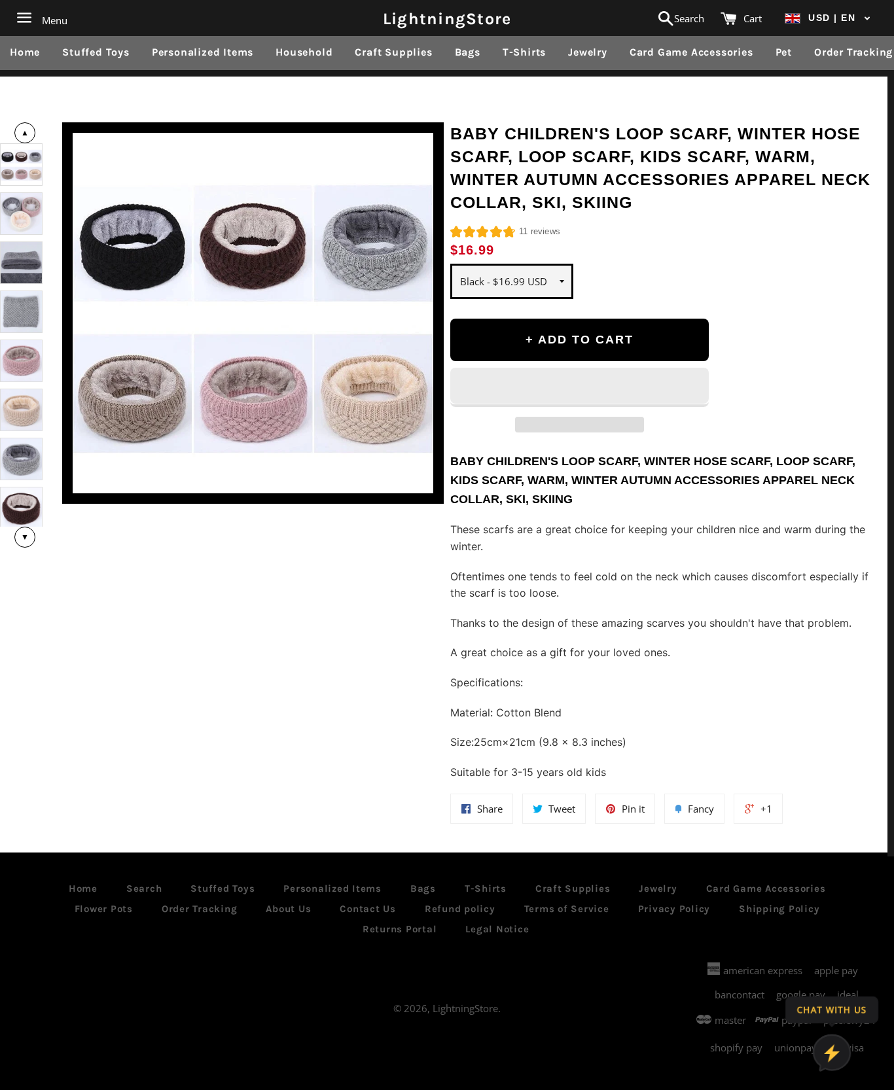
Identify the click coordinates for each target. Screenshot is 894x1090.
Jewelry (587, 52)
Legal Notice (497, 929)
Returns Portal (400, 929)
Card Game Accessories (691, 52)
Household (304, 52)
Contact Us (368, 909)
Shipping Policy (779, 909)
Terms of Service (566, 909)
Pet (784, 52)
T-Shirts (524, 52)
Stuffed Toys (96, 52)
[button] (828, 18)
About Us (288, 909)
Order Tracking (200, 909)
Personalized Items (202, 52)
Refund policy (460, 909)
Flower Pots (104, 909)
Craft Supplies (393, 52)
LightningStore (447, 18)
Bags (467, 52)
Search (144, 888)
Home (25, 52)
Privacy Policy (674, 909)
